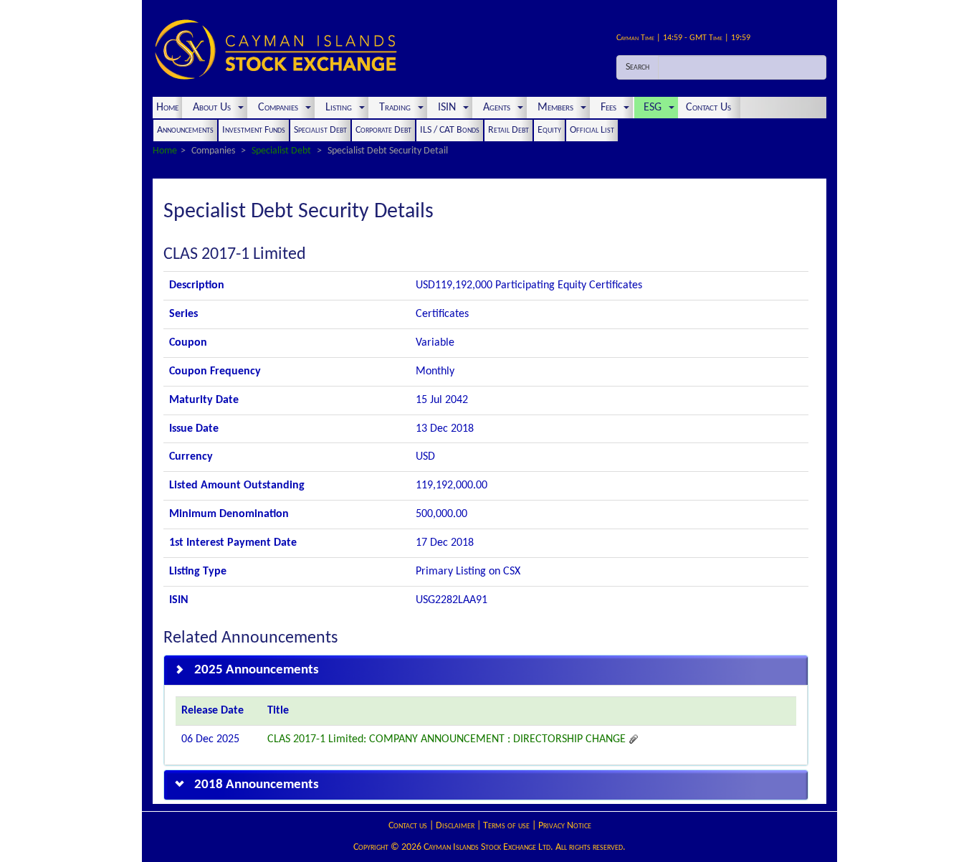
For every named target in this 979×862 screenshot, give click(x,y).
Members (555, 107)
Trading (394, 107)
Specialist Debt (320, 130)
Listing (339, 107)
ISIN (447, 107)
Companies (278, 107)
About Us (212, 107)
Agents (496, 107)
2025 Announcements (256, 670)
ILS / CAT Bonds (449, 130)
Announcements (185, 130)
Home (167, 107)
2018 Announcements (256, 785)
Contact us (407, 825)
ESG (652, 107)
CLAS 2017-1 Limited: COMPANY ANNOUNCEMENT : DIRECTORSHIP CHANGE (448, 739)
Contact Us (710, 107)
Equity (549, 130)
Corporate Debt (383, 130)
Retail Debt (508, 130)
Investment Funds (253, 130)
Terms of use (506, 825)
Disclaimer (455, 825)
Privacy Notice (564, 825)
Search (637, 67)
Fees (608, 107)
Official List (592, 130)
